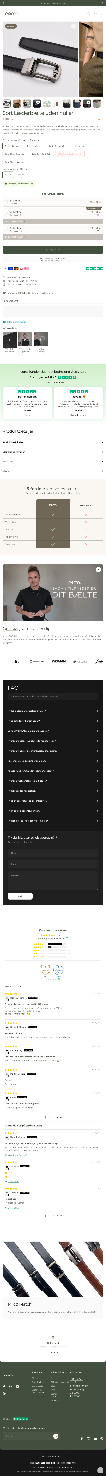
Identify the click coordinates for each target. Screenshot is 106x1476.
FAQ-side (30, 696)
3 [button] (53, 1117)
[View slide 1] (48, 1352)
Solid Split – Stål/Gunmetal (70, 154)
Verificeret (51, 979)
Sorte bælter (37, 1382)
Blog (53, 1386)
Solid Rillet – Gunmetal (15, 162)
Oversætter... (13, 1181)
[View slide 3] (54, 1352)
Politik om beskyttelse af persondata (29, 1471)
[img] (11, 993)
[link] (77, 1393)
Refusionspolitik (48, 1471)
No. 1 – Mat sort (34, 146)
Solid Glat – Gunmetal (14, 154)
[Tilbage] (3, 3)
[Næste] (102, 3)
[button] (53, 202)
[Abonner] (55, 1436)
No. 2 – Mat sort (78, 146)
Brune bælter (38, 1386)
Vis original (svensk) (17, 1155)
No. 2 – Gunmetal (56, 146)
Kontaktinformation (82, 1471)
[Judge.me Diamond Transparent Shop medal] (58, 970)
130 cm (8, 175)
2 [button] (49, 1117)
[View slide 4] (57, 1352)
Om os (54, 1378)
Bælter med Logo (56, 1395)
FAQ (53, 1390)
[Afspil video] (53, 592)
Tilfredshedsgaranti (27, 284)
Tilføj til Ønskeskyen (17, 321)
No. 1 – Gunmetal (12, 146)
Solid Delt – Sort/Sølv (41, 154)
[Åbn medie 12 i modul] (73, 26)
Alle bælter (37, 1378)
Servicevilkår (70, 1471)
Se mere (27, 410)
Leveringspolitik (59, 1471)
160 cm (21, 175)
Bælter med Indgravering (38, 1391)
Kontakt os (56, 1400)
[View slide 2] (51, 1352)
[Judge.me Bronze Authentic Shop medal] (45, 970)
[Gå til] (7, 104)
